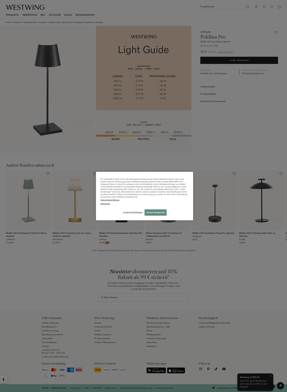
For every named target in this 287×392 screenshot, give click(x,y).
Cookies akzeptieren (155, 212)
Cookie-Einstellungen (132, 212)
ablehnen (152, 194)
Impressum (105, 204)
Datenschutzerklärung (109, 200)
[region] (144, 196)
